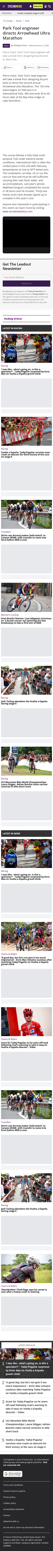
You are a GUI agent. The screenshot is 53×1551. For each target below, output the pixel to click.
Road (27, 21)
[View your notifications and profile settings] (30, 6)
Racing (18, 21)
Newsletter (45, 67)
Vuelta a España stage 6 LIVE (30, 13)
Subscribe (38, 6)
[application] (26, 233)
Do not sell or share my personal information (23, 1527)
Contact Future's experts (14, 1491)
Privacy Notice (38, 294)
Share (9, 67)
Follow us (30, 67)
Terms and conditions (13, 1485)
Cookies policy (9, 1503)
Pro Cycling (7, 21)
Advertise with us (11, 1521)
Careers (6, 1515)
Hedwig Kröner (20, 45)
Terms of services (35, 291)
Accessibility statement (13, 1509)
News (6, 45)
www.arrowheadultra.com (17, 211)
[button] (49, 6)
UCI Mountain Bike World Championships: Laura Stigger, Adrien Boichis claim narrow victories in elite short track (28, 1426)
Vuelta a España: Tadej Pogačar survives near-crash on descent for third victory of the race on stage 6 (26, 1443)
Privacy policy (9, 1497)
